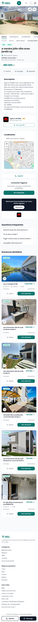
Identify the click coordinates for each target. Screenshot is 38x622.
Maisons (4, 553)
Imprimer (32, 71)
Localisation (25, 37)
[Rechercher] (19, 3)
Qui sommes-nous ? (9, 607)
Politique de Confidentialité (11, 604)
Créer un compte (7, 593)
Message (29, 618)
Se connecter (19, 193)
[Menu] (35, 3)
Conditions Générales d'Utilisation (13, 602)
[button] (19, 153)
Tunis (3, 569)
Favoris (8, 71)
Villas (3, 555)
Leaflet (21, 168)
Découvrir (19, 207)
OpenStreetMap (29, 168)
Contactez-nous (7, 596)
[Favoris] (34, 9)
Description (14, 37)
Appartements (6, 550)
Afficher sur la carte (9, 58)
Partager (20, 71)
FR (26, 3)
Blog (3, 588)
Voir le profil (20, 125)
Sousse (4, 574)
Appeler (20, 176)
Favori (11, 294)
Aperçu (4, 37)
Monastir (4, 580)
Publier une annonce (9, 591)
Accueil (4, 41)
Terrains (4, 558)
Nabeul (11, 41)
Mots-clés (5, 599)
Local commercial (8, 561)
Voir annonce (26, 293)
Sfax (3, 572)
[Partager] (30, 9)
